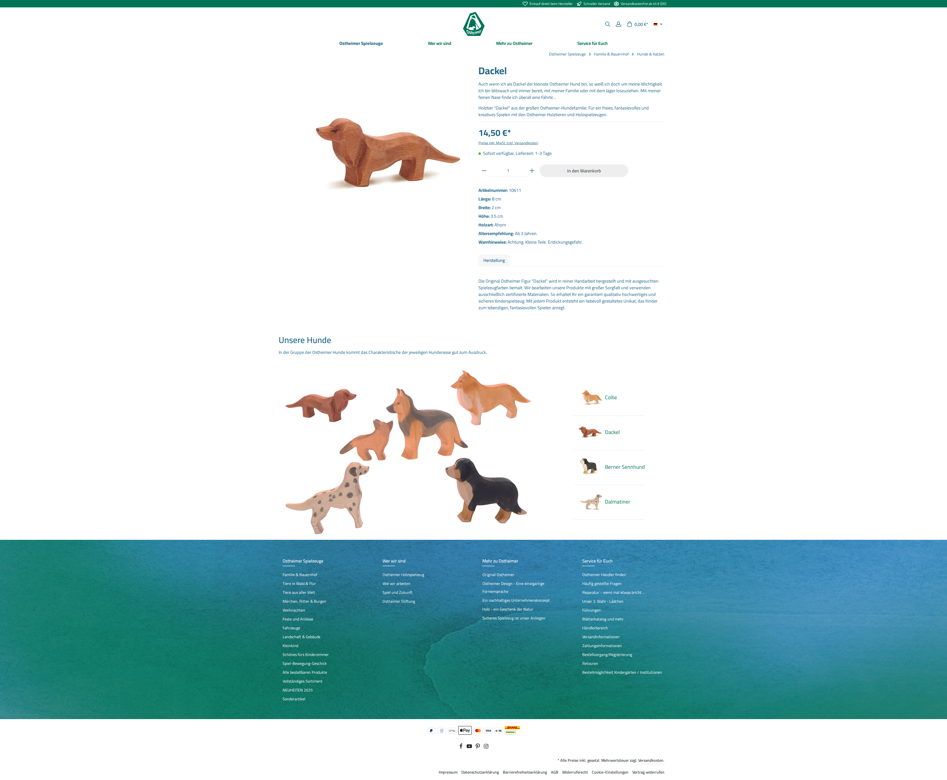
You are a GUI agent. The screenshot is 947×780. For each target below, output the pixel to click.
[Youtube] (470, 747)
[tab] (494, 260)
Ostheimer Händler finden (604, 574)
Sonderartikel (294, 699)
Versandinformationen (600, 636)
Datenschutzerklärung (480, 772)
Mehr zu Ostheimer (500, 561)
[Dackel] (375, 158)
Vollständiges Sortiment (303, 681)
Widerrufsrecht (575, 772)
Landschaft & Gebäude (301, 636)
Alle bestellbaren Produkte (305, 672)
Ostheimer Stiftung (398, 601)
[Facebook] (461, 747)
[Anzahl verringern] (484, 170)
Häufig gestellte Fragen (601, 583)
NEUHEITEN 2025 (298, 690)
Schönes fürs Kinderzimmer (306, 654)
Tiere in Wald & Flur (299, 583)
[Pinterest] (478, 747)
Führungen (591, 610)
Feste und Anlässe (298, 619)
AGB (554, 772)
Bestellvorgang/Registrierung (607, 654)
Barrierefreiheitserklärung (525, 772)
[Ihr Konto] (618, 24)
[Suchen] (608, 24)
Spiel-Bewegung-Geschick (305, 663)
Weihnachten (294, 610)
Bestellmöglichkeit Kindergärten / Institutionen (622, 672)
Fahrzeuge (291, 628)
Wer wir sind (394, 561)
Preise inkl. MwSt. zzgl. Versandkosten (508, 142)
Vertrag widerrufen (648, 772)
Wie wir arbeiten (396, 583)
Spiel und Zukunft (397, 592)
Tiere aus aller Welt (299, 592)
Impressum (448, 772)
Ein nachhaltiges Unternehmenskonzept (516, 600)
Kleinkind (290, 645)
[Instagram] (486, 747)
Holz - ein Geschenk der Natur (507, 609)
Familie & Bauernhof (300, 574)
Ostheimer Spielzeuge (303, 561)
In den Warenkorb (584, 170)
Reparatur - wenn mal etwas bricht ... (613, 592)
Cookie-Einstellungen (610, 772)
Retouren (590, 663)
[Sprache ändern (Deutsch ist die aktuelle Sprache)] (658, 24)
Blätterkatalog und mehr (603, 619)
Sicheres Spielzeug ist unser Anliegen (513, 618)
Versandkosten (650, 760)
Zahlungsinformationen (602, 645)
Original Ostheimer (498, 574)
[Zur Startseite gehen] (473, 24)
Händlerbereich (595, 628)
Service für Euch (597, 561)
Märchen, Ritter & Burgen (304, 601)
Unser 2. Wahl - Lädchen (602, 601)
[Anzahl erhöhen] (532, 170)
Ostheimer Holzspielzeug (403, 574)
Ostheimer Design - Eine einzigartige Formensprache (513, 587)
